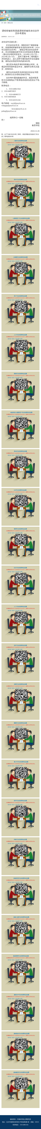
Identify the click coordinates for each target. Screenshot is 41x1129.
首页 (5, 23)
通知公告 (10, 23)
